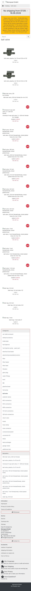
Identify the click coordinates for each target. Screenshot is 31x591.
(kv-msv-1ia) (17, 255)
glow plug (5, 372)
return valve (6, 418)
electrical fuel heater (8, 351)
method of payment (6, 547)
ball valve (13, 6)
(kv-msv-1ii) (17, 236)
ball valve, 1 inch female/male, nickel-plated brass (14, 492)
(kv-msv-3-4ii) (19, 196)
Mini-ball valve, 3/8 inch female (12, 97)
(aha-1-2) (20, 290)
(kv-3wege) (15, 117)
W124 (4, 439)
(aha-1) (20, 320)
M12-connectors (7, 400)
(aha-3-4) (20, 305)
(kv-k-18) (24, 81)
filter (4, 358)
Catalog (7, 6)
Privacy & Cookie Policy (7, 506)
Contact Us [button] (16, 541)
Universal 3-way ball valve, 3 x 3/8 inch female (15, 115)
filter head (5, 365)
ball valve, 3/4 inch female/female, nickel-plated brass (14, 487)
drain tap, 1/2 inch (13, 290)
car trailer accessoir (8, 334)
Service (3, 518)
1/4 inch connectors (8, 411)
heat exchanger (7, 442)
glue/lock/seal (6, 386)
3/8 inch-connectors (8, 414)
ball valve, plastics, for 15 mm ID (13, 58)
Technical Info (5, 521)
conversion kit (6, 435)
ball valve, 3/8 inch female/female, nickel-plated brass (14, 482)
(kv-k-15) (24, 58)
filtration (5, 369)
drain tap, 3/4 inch (13, 305)
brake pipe (5, 341)
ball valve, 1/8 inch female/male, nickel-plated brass (15, 471)
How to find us (5, 556)
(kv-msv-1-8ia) (17, 137)
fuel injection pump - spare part (11, 348)
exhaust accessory (8, 337)
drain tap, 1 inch (13, 320)
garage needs (6, 445)
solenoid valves (7, 397)
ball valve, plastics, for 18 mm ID (13, 81)
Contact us (4, 578)
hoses (4, 421)
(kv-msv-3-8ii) (19, 156)
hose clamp (6, 425)
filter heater (6, 362)
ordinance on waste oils (7, 553)
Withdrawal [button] (16, 512)
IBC (3, 383)
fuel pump (5, 390)
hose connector (7, 428)
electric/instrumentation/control (11, 355)
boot (4, 379)
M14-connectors (7, 404)
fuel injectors (6, 344)
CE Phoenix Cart (15, 586)
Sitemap (3, 524)
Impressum (4, 503)
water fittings (6, 376)
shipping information (6, 550)
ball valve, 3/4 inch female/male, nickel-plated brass (15, 476)
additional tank (7, 449)
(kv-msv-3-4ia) (17, 216)
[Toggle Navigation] (3, 2)
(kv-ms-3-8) (24, 97)
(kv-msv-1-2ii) (19, 176)
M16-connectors (7, 407)
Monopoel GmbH (17, 584)
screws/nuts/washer (8, 432)
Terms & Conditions (6, 509)
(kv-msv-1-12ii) (19, 275)
